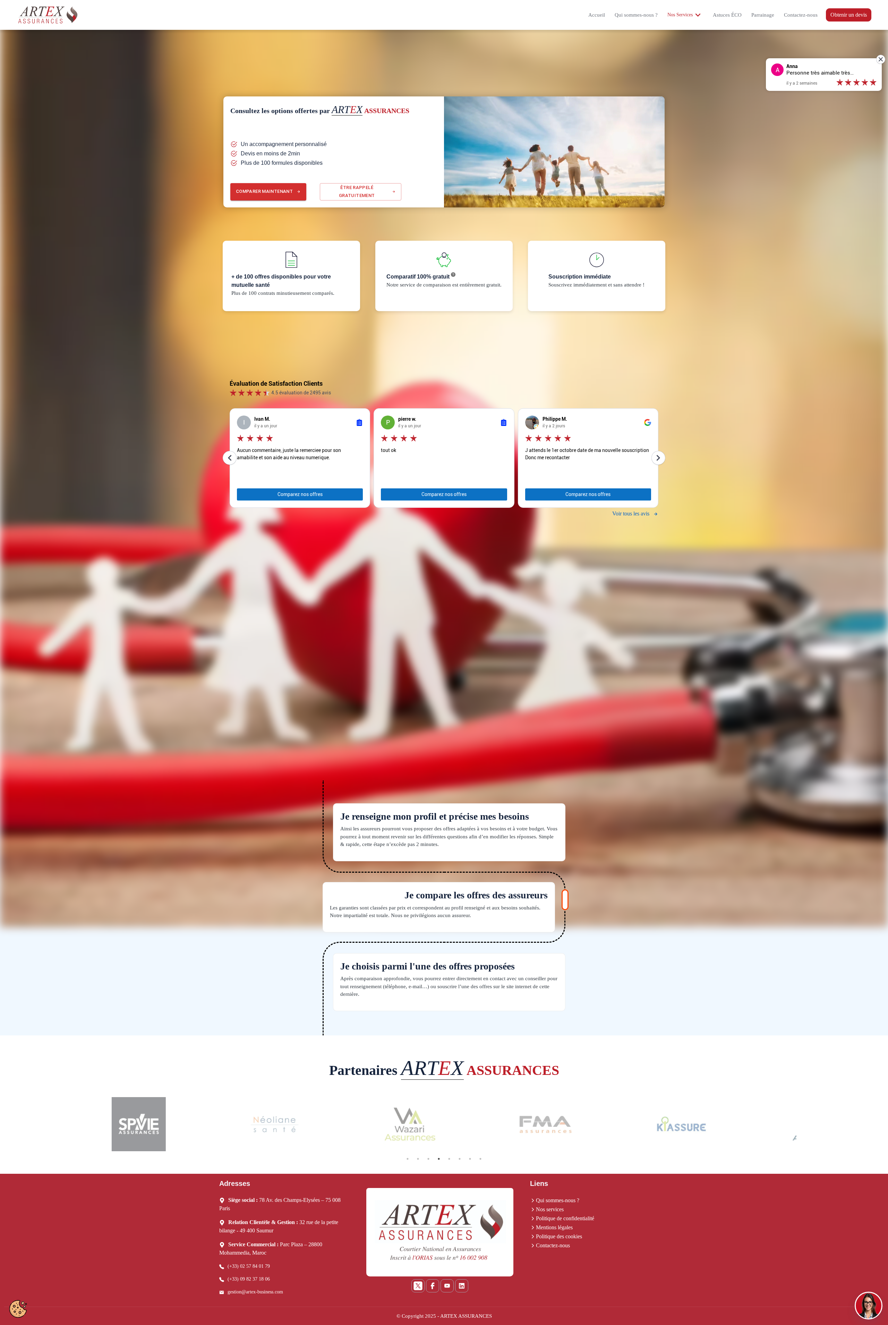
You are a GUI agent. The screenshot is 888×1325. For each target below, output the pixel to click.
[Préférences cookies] (18, 1309)
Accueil (596, 15)
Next (801, 1125)
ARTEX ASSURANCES (466, 1316)
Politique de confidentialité (565, 1218)
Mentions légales (554, 1227)
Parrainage (762, 15)
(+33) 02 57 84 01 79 (249, 1266)
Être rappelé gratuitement (357, 191)
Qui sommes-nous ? (636, 15)
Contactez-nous (801, 15)
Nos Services (680, 14)
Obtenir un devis (848, 15)
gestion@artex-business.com (255, 1291)
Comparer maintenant (264, 191)
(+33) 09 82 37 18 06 (249, 1279)
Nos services (550, 1209)
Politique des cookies (559, 1236)
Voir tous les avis (630, 513)
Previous (86, 1125)
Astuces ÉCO (727, 15)
